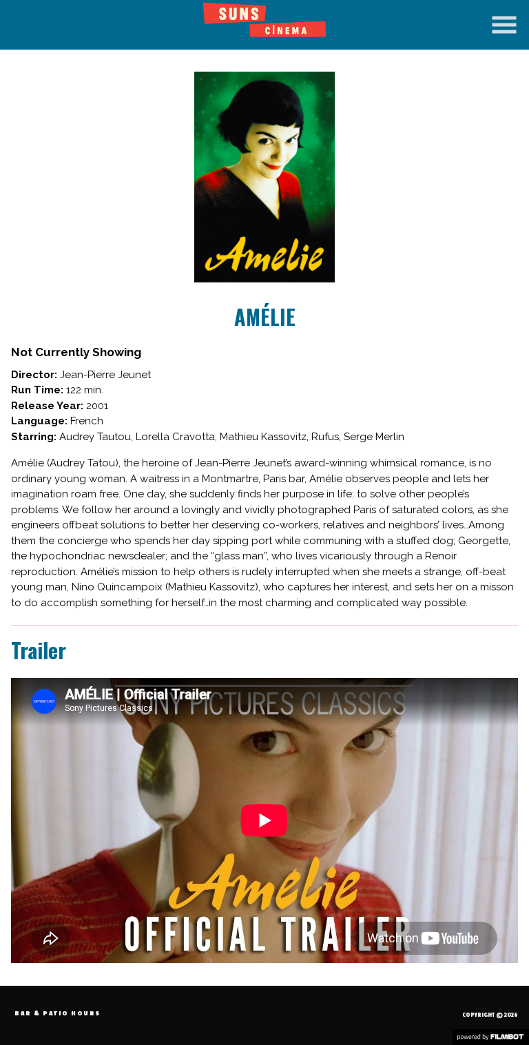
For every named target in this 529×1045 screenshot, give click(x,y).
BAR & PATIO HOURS (57, 1013)
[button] (504, 25)
